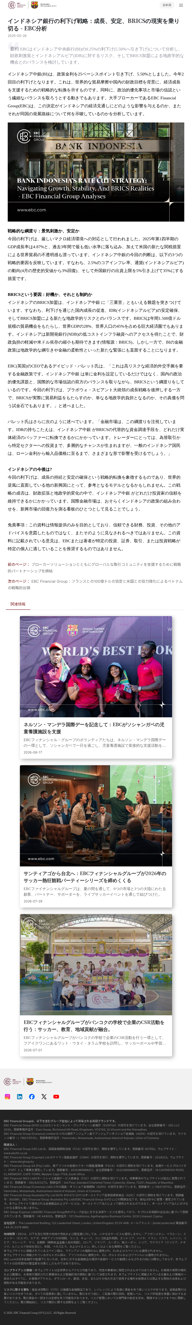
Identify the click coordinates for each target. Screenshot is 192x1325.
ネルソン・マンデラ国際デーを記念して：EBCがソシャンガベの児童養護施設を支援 (94, 728)
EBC (16, 1312)
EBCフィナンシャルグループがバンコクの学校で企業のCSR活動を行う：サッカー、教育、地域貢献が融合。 (94, 1025)
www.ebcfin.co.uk (15, 1153)
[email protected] (164, 1223)
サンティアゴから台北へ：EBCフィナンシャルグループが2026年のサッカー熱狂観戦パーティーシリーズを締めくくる (95, 876)
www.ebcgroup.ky (22, 1161)
